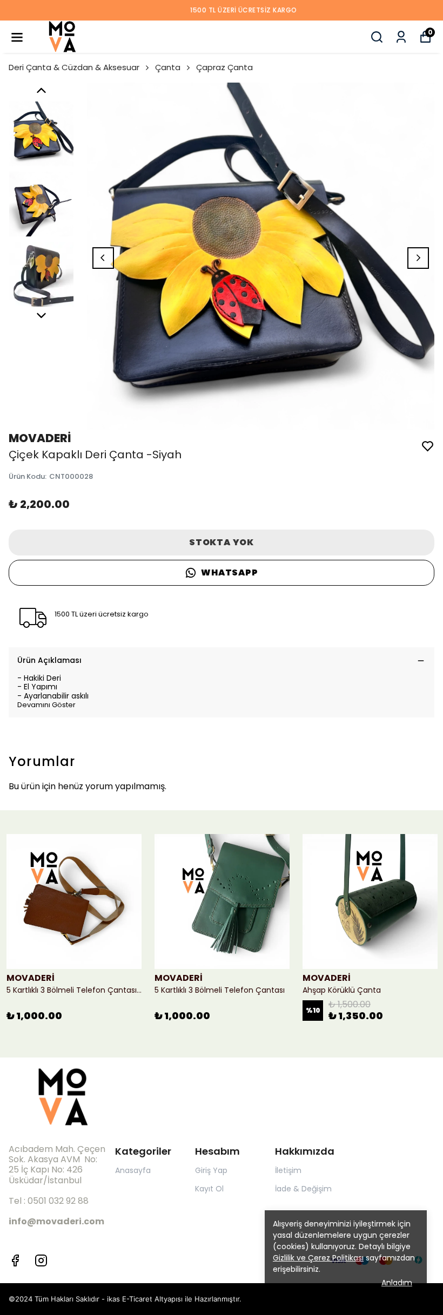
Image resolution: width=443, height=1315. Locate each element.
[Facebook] (15, 1260)
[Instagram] (41, 1260)
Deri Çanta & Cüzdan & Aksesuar (74, 67)
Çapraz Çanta (224, 67)
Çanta (167, 67)
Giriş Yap (211, 1170)
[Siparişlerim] (401, 37)
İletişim (288, 1170)
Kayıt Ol (209, 1188)
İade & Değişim (303, 1188)
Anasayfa (133, 1170)
